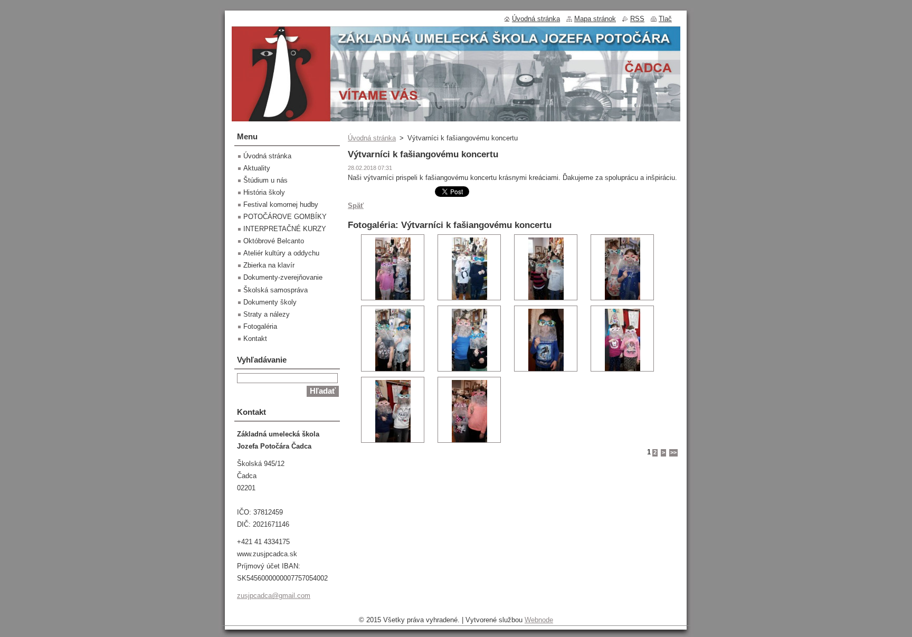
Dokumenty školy (270, 302)
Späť (356, 206)
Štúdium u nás (265, 180)
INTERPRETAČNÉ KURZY (284, 229)
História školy (264, 192)
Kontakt (255, 339)
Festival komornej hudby (280, 204)
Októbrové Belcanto (273, 241)
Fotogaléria (260, 326)
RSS (637, 19)
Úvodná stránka (372, 138)
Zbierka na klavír (268, 265)
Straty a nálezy (266, 314)
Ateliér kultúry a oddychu (281, 253)
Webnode (539, 620)
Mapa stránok (595, 19)
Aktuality (256, 168)
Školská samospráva (275, 290)
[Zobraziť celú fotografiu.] (392, 267)
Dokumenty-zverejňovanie (282, 277)
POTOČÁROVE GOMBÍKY (285, 217)
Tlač (665, 19)
